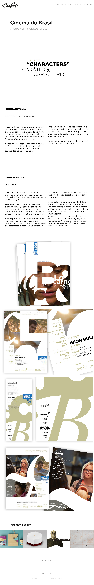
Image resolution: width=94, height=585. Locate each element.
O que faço (69, 5)
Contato (78, 5)
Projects (60, 5)
